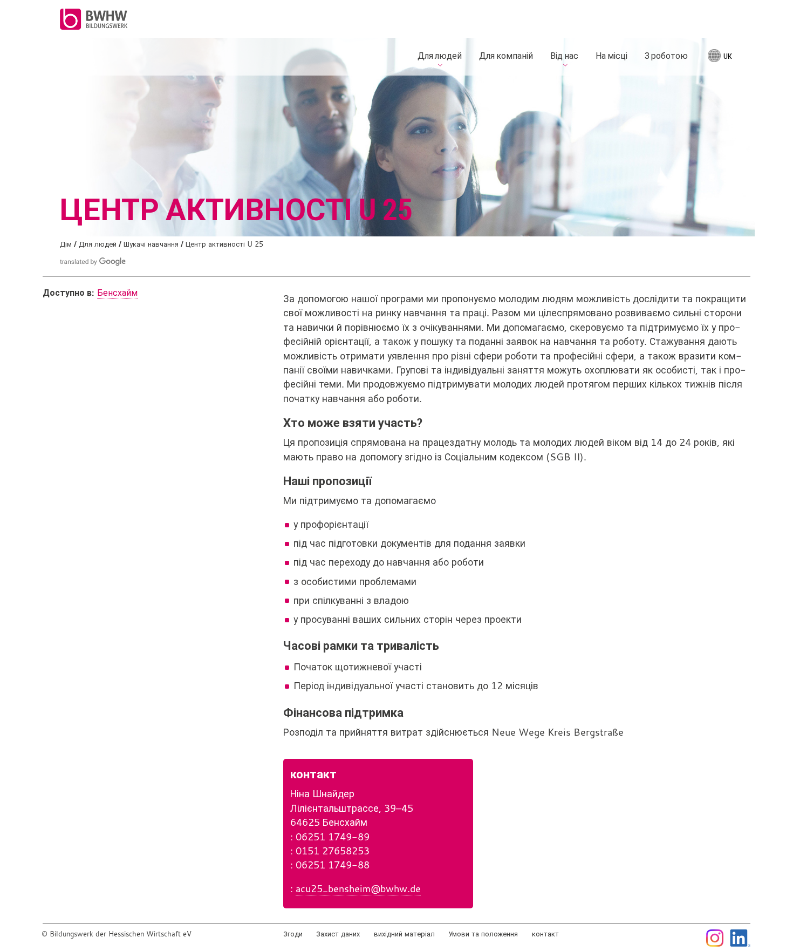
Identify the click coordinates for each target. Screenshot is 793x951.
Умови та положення (483, 934)
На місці (611, 56)
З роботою (666, 56)
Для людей (98, 244)
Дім (66, 244)
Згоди (293, 934)
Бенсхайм (117, 292)
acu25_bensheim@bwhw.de (358, 888)
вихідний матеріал (404, 934)
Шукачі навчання (151, 244)
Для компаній (506, 56)
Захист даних (338, 934)
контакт (545, 934)
